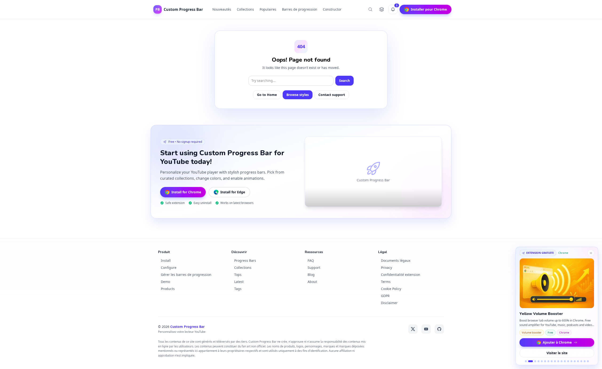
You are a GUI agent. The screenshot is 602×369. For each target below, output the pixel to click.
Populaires (268, 9)
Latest (239, 281)
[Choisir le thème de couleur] (381, 9)
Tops (238, 274)
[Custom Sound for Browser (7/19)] (548, 361)
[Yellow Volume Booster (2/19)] (530, 361)
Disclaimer (389, 303)
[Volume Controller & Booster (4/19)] (538, 361)
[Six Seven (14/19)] (571, 361)
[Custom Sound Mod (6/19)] (545, 361)
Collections (245, 9)
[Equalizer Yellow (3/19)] (535, 361)
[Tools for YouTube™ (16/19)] (578, 361)
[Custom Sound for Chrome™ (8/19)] (552, 361)
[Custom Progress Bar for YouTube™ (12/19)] (565, 361)
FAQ (311, 260)
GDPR (385, 296)
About (312, 281)
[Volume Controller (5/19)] (542, 361)
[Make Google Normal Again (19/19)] (588, 361)
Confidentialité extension (400, 274)
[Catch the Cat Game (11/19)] (561, 361)
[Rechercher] (370, 9)
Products (168, 288)
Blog (311, 274)
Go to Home (267, 94)
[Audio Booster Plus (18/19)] (585, 361)
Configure (168, 267)
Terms (386, 281)
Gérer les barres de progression (186, 274)
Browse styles (297, 94)
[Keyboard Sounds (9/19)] (555, 361)
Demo (165, 281)
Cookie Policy (391, 288)
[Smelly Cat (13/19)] (568, 361)
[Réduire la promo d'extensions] (591, 253)
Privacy (386, 267)
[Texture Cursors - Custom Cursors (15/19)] (575, 361)
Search (344, 80)
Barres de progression (299, 9)
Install (166, 260)
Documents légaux (395, 260)
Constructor (332, 9)
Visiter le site (557, 353)
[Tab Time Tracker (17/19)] (581, 361)
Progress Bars (245, 260)
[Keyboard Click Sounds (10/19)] (558, 361)
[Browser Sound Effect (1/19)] (526, 361)
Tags (238, 288)
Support (314, 267)
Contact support (331, 94)
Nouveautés (221, 9)
